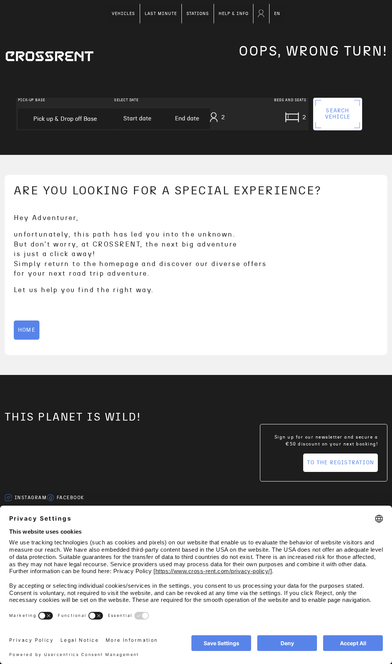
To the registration (340, 462)
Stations (197, 14)
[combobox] (66, 118)
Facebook (70, 497)
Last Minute (161, 14)
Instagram (31, 497)
